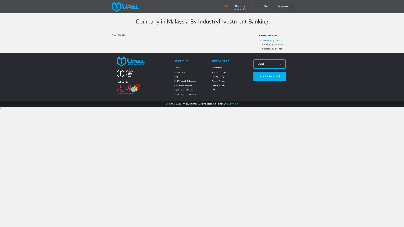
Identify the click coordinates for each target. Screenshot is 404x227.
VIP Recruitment (219, 85)
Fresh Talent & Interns (183, 90)
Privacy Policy (218, 77)
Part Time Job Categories (185, 81)
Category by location (272, 49)
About (177, 68)
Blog (176, 77)
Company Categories (183, 85)
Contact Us (217, 68)
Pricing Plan (179, 72)
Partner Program (219, 81)
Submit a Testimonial (269, 76)
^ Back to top (118, 35)
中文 (226, 6)
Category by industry (272, 45)
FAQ (214, 90)
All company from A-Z (273, 41)
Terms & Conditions (220, 72)
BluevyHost (232, 104)
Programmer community (185, 94)
